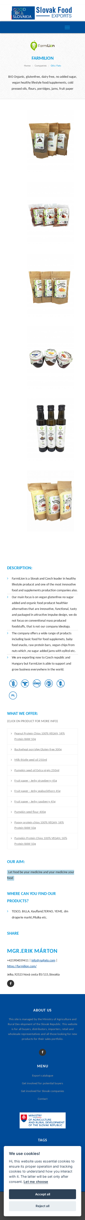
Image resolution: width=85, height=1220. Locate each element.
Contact (42, 1098)
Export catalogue (42, 1075)
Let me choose (36, 1182)
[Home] (42, 13)
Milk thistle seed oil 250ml (30, 759)
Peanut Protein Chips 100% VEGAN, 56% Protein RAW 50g (39, 736)
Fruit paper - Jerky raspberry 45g (34, 801)
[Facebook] (42, 1052)
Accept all (42, 1194)
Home (27, 66)
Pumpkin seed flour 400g (30, 811)
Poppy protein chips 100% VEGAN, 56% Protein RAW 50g (39, 825)
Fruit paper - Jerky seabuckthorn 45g (37, 791)
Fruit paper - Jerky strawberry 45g (35, 780)
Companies (41, 66)
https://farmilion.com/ (22, 966)
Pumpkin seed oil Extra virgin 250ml (36, 770)
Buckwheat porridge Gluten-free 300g (38, 749)
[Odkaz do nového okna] (10, 984)
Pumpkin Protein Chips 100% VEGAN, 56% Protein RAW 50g (40, 841)
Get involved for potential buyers (42, 1083)
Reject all (42, 1206)
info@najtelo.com (43, 960)
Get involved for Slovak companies (42, 1091)
